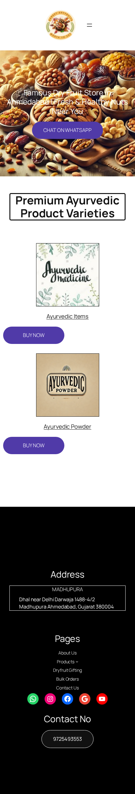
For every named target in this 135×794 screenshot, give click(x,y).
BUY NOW (34, 335)
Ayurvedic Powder (67, 426)
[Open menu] (89, 25)
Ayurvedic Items (67, 316)
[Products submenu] (77, 661)
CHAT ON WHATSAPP (67, 130)
